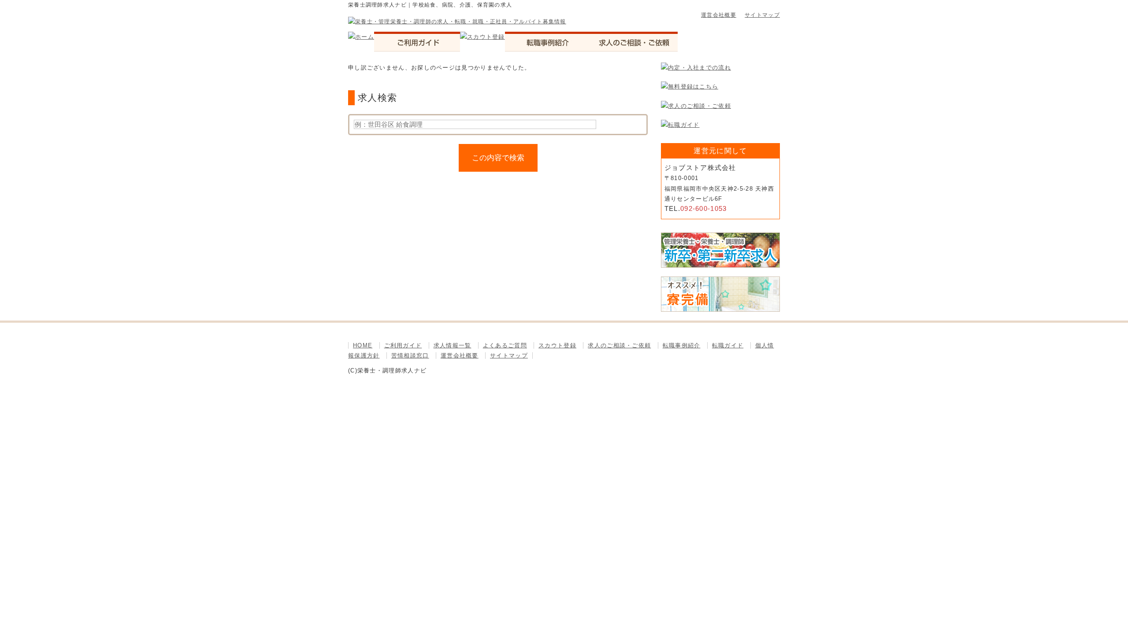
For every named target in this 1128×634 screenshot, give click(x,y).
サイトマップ (762, 15)
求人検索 (377, 97)
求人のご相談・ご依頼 (619, 345)
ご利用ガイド (403, 345)
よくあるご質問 (505, 345)
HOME (362, 345)
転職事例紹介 (682, 345)
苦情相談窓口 (410, 355)
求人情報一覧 (452, 345)
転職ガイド (728, 345)
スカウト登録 (557, 345)
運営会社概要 (718, 15)
